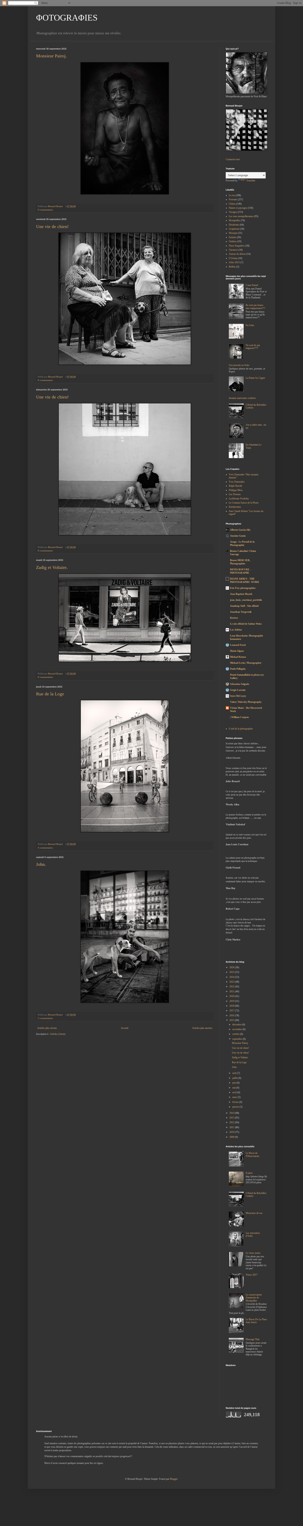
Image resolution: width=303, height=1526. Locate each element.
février (235, 1102)
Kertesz (234, 617)
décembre (237, 1024)
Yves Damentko (236, 481)
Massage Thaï (252, 1339)
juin (234, 1082)
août (234, 1073)
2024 (232, 977)
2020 (232, 996)
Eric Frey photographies (243, 588)
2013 (232, 1117)
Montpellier (234, 220)
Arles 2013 (234, 262)
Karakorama (235, 506)
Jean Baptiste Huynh (241, 594)
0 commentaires (45, 209)
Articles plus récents (47, 1028)
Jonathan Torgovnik (241, 611)
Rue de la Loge (50, 693)
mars (235, 1097)
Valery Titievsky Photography (246, 701)
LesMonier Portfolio (239, 498)
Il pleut (249, 1173)
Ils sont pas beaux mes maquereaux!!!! (255, 306)
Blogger (173, 1478)
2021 (232, 991)
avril (234, 1092)
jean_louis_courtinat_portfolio (246, 600)
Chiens (232, 203)
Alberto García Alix (240, 529)
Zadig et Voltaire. (52, 567)
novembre (237, 1029)
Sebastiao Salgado (239, 684)
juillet (235, 1078)
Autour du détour (237, 253)
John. (41, 864)
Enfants (232, 237)
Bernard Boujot (55, 206)
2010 (232, 1132)
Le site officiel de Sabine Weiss (246, 623)
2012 (232, 1122)
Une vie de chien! (52, 226)
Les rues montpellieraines (241, 216)
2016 (232, 1015)
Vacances (233, 249)
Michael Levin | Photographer (245, 662)
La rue (232, 195)
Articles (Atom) (57, 1034)
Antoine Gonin (238, 535)
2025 (232, 972)
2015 (232, 1020)
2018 (232, 1005)
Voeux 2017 (251, 1274)
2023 (232, 981)
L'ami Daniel (252, 285)
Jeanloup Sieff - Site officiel (244, 605)
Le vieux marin (253, 1253)
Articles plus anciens (202, 1028)
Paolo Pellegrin (237, 668)
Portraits (233, 199)
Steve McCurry (238, 696)
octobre (236, 1034)
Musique (233, 233)
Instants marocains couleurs (242, 398)
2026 (232, 967)
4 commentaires (45, 847)
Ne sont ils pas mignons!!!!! (253, 347)
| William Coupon (239, 717)
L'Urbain (233, 258)
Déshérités (234, 224)
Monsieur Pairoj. (51, 55)
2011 (232, 1127)
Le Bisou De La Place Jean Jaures (256, 1321)
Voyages (233, 212)
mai (234, 1087)
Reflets (232, 266)
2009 (232, 1137)
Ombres (233, 241)
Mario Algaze (237, 651)
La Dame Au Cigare (255, 377)
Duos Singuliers (237, 245)
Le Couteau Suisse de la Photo (243, 502)
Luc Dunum (235, 494)
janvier (236, 1106)
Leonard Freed (238, 645)
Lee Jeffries (236, 629)
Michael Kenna (238, 656)
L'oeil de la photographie (241, 728)
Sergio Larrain (237, 690)
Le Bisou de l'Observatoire (252, 1154)
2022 (232, 986)
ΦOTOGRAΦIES (66, 17)
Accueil (124, 1028)
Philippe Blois (236, 490)
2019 (232, 1001)
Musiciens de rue (254, 1213)
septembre (237, 1038)
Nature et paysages (238, 207)
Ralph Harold (235, 485)
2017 (232, 1010)
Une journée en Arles (239, 365)
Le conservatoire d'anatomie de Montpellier (254, 1297)
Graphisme (234, 228)
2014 (232, 1113)
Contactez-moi (233, 159)
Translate (250, 180)
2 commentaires (45, 1018)
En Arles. (250, 325)
